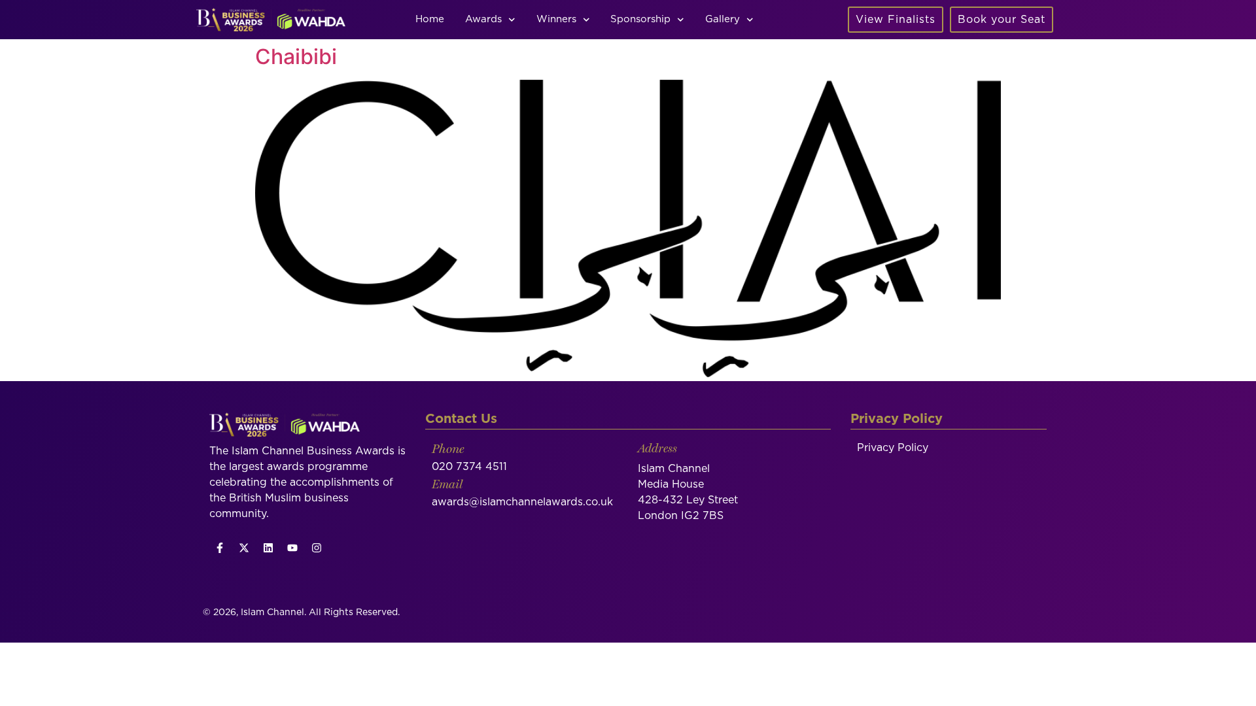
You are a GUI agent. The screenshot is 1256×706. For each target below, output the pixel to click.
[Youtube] (292, 547)
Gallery (722, 19)
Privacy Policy (892, 448)
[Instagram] (316, 547)
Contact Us (461, 419)
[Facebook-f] (219, 547)
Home (429, 19)
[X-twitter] (244, 547)
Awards (483, 19)
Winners (556, 19)
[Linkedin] (268, 547)
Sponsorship (640, 19)
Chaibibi (296, 56)
